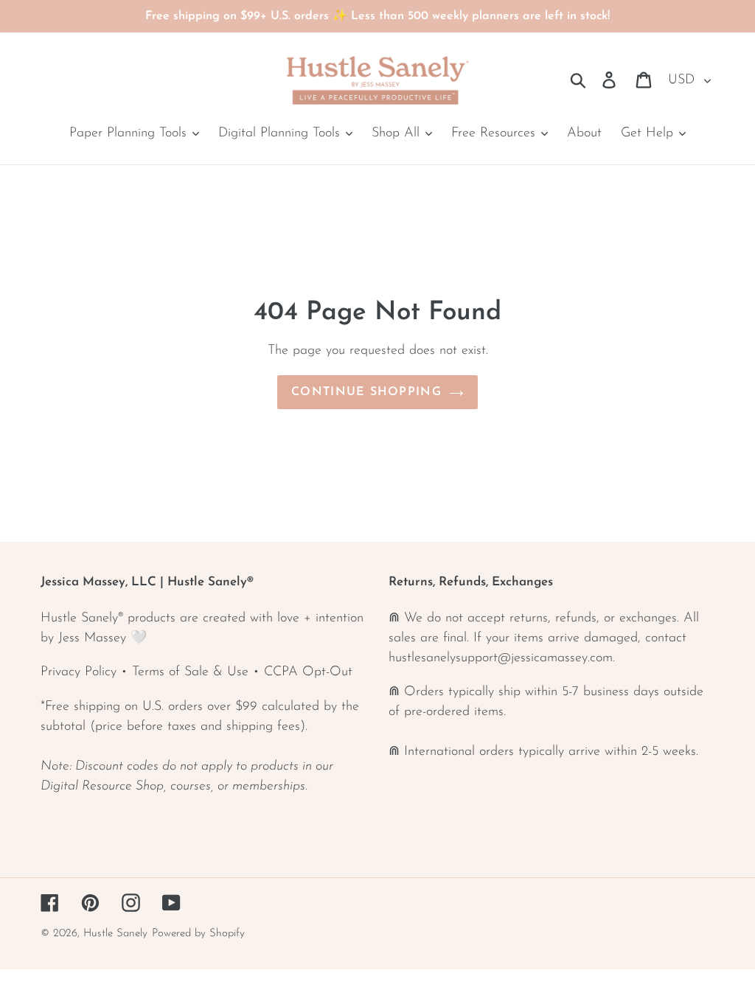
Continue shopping (366, 392)
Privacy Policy (78, 672)
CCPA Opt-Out (308, 672)
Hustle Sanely (115, 933)
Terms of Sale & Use (190, 672)
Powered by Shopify (198, 933)
